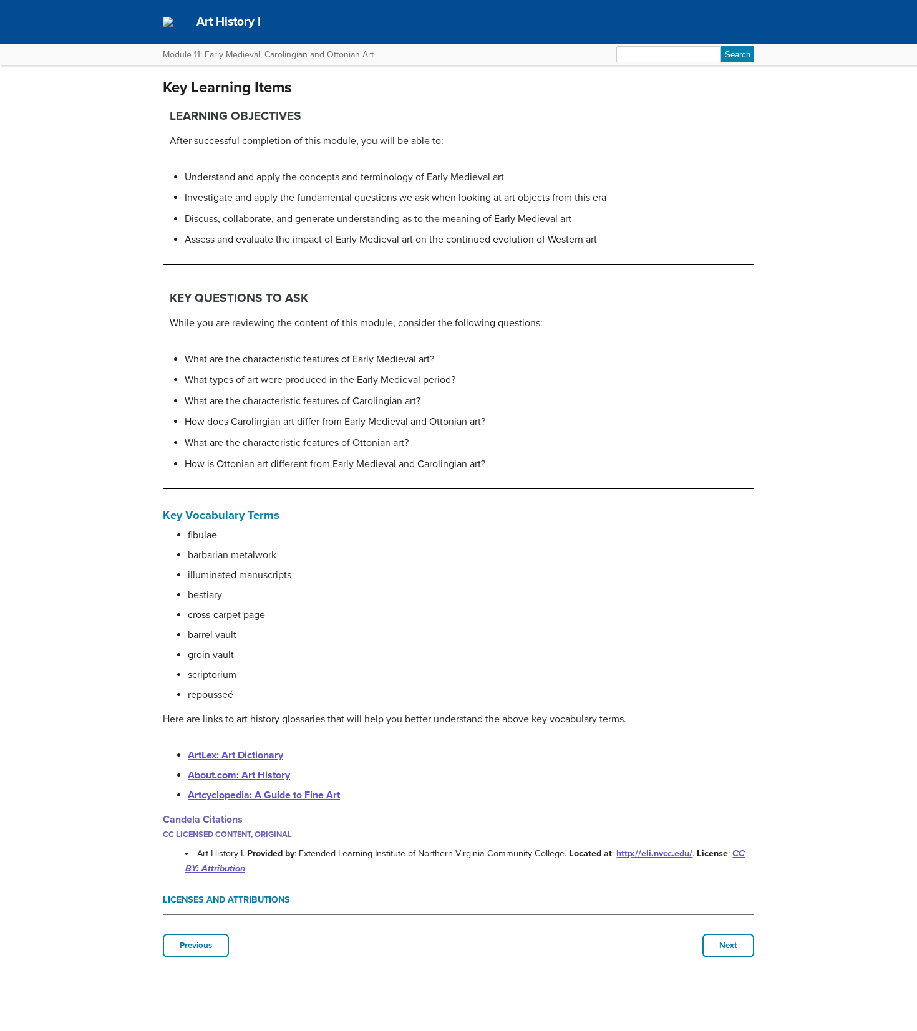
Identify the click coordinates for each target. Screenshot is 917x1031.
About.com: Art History (239, 775)
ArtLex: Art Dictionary (235, 755)
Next (728, 946)
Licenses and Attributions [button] (226, 899)
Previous (196, 946)
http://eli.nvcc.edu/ (654, 853)
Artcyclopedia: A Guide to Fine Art (264, 795)
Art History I (228, 21)
